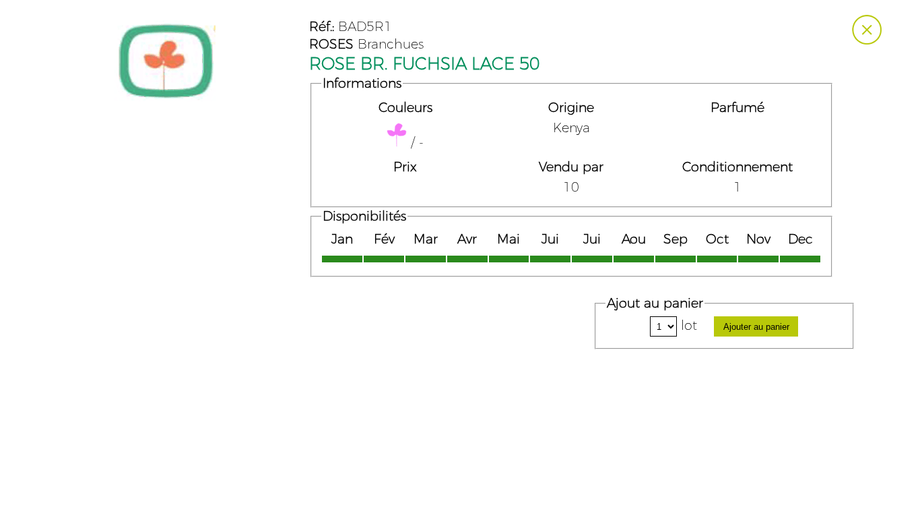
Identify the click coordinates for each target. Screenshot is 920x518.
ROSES (331, 44)
